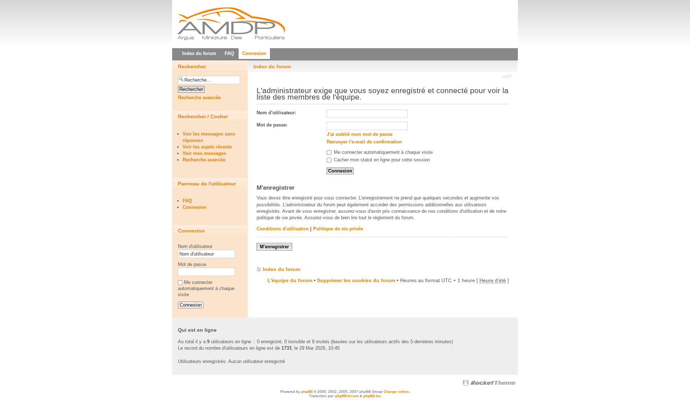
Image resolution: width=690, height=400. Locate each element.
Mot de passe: (272, 125)
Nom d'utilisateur (195, 246)
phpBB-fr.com (347, 396)
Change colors (396, 392)
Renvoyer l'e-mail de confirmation (364, 141)
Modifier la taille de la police (507, 77)
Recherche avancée (199, 97)
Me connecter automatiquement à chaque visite (382, 152)
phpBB (307, 392)
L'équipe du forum (289, 280)
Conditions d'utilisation (283, 228)
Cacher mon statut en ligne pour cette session (381, 159)
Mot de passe (192, 264)
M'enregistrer (274, 246)
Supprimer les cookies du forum (356, 280)
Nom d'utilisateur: (276, 112)
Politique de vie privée (338, 228)
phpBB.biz (372, 396)
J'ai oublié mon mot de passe (359, 134)
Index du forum (272, 66)
